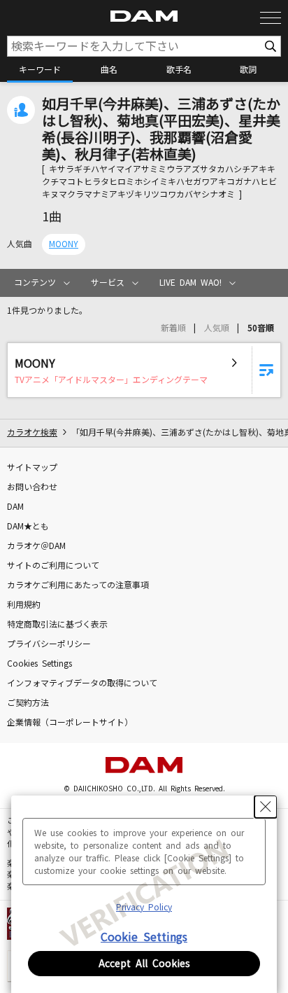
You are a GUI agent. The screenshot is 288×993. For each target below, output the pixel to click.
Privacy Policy (144, 907)
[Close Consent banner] (265, 807)
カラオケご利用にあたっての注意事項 (78, 585)
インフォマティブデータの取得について (82, 683)
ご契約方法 (28, 703)
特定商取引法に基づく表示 (57, 624)
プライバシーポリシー (49, 644)
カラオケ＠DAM (36, 546)
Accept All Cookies (144, 963)
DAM (15, 507)
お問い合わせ (32, 487)
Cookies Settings (39, 664)
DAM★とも (28, 526)
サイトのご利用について (53, 566)
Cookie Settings (144, 937)
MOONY (63, 244)
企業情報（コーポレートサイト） (70, 722)
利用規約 (24, 605)
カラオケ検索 (32, 433)
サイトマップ (32, 468)
